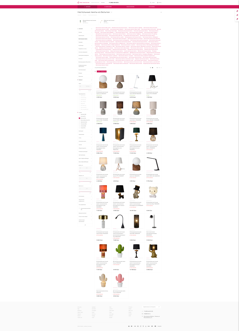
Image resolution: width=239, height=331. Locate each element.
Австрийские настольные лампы (103, 33)
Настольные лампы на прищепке (121, 40)
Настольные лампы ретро (140, 60)
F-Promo (130, 307)
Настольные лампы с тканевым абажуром (142, 54)
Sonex (93, 312)
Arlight (130, 308)
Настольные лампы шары (102, 57)
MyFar (130, 315)
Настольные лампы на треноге (106, 41)
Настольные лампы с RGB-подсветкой (110, 44)
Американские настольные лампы (151, 63)
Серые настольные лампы (116, 51)
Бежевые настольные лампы (106, 47)
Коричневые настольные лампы (103, 49)
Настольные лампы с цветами (110, 55)
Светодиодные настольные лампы (133, 37)
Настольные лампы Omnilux (102, 37)
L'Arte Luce (80, 317)
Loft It (93, 317)
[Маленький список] (150, 68)
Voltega (93, 315)
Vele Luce (131, 310)
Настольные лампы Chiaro (122, 32)
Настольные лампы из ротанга (123, 54)
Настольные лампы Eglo (111, 30)
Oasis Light (111, 310)
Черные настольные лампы (102, 51)
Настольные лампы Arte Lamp (148, 29)
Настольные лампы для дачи (119, 38)
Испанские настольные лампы (147, 35)
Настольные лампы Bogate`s (107, 32)
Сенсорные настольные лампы (139, 41)
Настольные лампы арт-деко (150, 57)
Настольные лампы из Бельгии (120, 63)
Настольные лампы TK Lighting (149, 33)
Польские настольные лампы (141, 30)
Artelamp (79, 310)
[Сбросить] (85, 225)
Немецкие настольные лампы (125, 30)
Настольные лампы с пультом (128, 44)
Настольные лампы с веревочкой (117, 43)
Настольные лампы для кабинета (152, 38)
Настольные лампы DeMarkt (136, 32)
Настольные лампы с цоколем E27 (151, 62)
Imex (110, 307)
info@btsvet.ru (147, 313)
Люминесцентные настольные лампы (118, 57)
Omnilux (93, 314)
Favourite (79, 307)
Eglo (78, 308)
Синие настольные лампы (130, 51)
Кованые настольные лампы (142, 58)
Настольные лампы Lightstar (135, 27)
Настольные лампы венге (137, 47)
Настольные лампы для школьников (139, 40)
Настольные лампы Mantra (119, 33)
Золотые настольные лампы (151, 47)
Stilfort (130, 312)
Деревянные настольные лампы (137, 52)
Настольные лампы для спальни (103, 38)
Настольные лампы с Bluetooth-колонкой (141, 46)
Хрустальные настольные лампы (123, 41)
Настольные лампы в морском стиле (124, 60)
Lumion (111, 308)
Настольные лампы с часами (122, 46)
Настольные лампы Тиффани (134, 33)
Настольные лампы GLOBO (102, 29)
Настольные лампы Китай (135, 63)
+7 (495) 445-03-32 (113, 2)
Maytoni (79, 314)
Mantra (79, 315)
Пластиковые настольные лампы (107, 54)
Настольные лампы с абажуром (150, 37)
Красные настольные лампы (119, 49)
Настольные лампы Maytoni (116, 29)
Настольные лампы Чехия (102, 65)
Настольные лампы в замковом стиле (125, 58)
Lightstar (94, 307)
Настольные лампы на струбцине (104, 40)
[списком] (159, 68)
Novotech (94, 308)
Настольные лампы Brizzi (102, 35)
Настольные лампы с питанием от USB (105, 46)
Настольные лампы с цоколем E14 (104, 63)
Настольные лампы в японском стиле (133, 62)
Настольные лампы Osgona (150, 32)
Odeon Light (80, 312)
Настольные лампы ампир (135, 57)
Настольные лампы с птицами (126, 55)
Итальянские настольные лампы (119, 27)
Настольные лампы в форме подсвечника (144, 55)
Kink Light (111, 314)
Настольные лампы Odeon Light (132, 29)
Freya (110, 312)
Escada (110, 317)
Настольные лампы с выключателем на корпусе (138, 43)
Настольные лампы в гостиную (135, 38)
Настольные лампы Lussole (117, 37)
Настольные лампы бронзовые (121, 47)
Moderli (130, 314)
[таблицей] (161, 68)
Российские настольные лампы (131, 35)
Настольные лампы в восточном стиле (105, 58)
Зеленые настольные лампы (151, 49)
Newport (111, 315)
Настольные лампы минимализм (106, 60)
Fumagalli (94, 310)
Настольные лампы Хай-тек (115, 35)
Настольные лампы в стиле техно (115, 62)
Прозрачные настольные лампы (135, 49)
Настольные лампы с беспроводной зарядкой (147, 44)
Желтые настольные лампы (144, 51)
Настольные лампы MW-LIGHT (103, 27)
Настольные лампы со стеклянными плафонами (117, 52)
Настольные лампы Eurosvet (150, 27)
